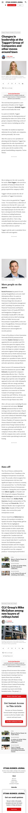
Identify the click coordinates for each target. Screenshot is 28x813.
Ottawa (3, 32)
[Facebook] (15, 83)
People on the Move (10, 32)
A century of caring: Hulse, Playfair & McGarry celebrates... (18, 567)
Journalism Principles (14, 783)
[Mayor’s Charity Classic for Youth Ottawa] (6, 559)
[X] (19, 83)
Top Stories (17, 32)
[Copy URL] (8, 83)
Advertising (14, 780)
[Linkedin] (22, 83)
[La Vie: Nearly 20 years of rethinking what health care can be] (6, 573)
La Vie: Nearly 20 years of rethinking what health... (18, 574)
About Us (14, 778)
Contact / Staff (14, 782)
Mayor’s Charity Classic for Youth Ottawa (18, 560)
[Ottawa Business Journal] (14, 2)
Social (12, 557)
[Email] (11, 83)
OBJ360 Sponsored (15, 563)
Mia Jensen (10, 56)
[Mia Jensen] (4, 57)
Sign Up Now (14, 809)
